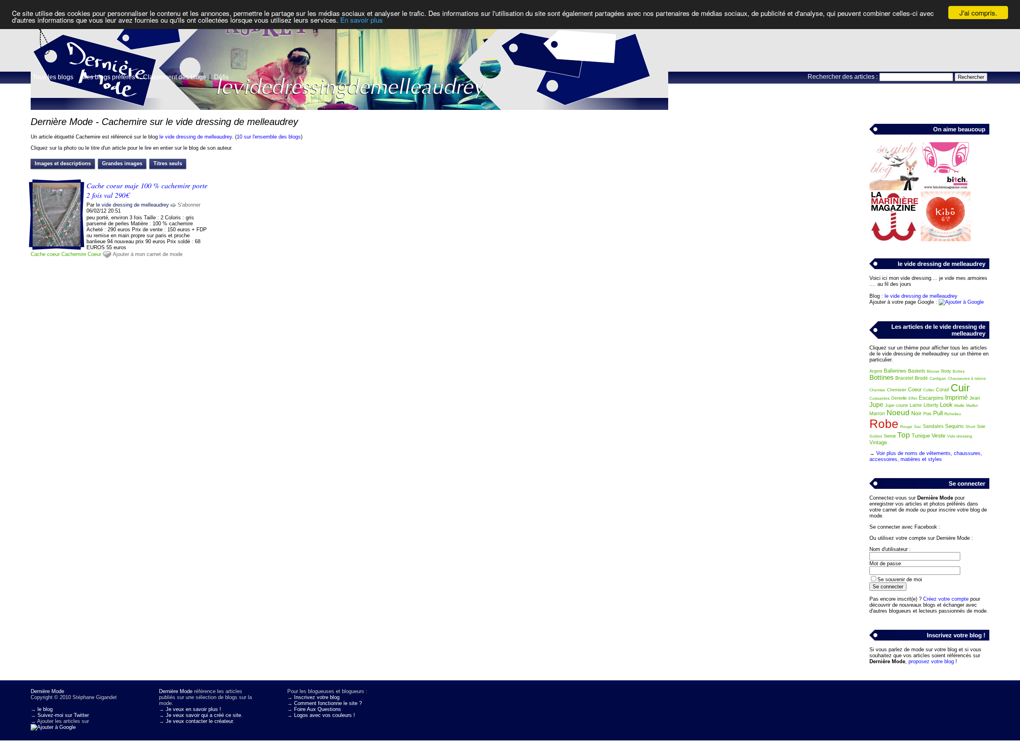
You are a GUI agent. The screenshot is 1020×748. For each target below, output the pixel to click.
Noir (916, 413)
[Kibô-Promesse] (946, 239)
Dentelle (899, 398)
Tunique (921, 436)
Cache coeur (45, 254)
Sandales (933, 426)
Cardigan (938, 378)
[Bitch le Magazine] (946, 188)
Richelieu (952, 414)
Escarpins (931, 398)
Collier (928, 390)
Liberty (931, 405)
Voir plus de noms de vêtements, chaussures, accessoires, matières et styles (925, 456)
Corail (942, 390)
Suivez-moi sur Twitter (63, 715)
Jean (974, 398)
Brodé (921, 378)
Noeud (898, 412)
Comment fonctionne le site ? (328, 703)
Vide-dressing (959, 436)
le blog (45, 709)
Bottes (959, 371)
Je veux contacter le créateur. (200, 721)
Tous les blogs (53, 77)
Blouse (933, 371)
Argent (875, 371)
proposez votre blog (931, 661)
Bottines (881, 377)
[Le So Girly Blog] (894, 188)
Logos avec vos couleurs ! (324, 715)
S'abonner (189, 205)
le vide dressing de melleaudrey (195, 137)
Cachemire (73, 254)
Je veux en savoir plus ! (193, 709)
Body (946, 371)
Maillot (972, 405)
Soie (981, 426)
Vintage (878, 442)
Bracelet (904, 378)
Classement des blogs (174, 77)
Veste (938, 435)
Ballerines (895, 371)
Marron (877, 413)
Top (903, 435)
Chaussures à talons (967, 378)
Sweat (890, 436)
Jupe (876, 404)
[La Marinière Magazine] (894, 239)
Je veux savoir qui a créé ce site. (204, 715)
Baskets (916, 371)
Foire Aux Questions (317, 709)
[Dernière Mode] (79, 42)
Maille (959, 405)
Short (970, 426)
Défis (221, 77)
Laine (916, 405)
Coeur (94, 254)
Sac (917, 426)
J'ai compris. (978, 13)
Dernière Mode (47, 691)
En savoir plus (361, 20)
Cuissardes (879, 398)
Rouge (906, 426)
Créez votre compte (946, 599)
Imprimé (956, 397)
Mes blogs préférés (108, 77)
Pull (938, 413)
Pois (927, 413)
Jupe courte (896, 405)
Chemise (877, 390)
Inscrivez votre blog (316, 697)
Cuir (960, 388)
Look (946, 404)
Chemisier (896, 389)
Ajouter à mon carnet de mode (147, 254)
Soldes (875, 436)
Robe (883, 423)
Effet (912, 398)
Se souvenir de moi (899, 579)
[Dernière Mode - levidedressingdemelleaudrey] (605, 62)
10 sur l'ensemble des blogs (269, 137)
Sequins (954, 426)
